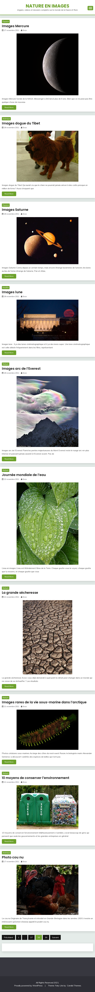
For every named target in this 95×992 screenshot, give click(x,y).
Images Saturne (15, 209)
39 (46, 937)
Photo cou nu (13, 857)
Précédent (8, 937)
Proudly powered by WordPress (28, 985)
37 (31, 937)
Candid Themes (74, 985)
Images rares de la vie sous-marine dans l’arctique (44, 702)
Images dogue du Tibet (21, 123)
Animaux (6, 119)
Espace (6, 21)
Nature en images (47, 6)
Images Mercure (15, 26)
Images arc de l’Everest (21, 368)
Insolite (6, 287)
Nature (6, 364)
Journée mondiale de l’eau (24, 475)
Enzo (25, 30)
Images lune (12, 292)
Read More (9, 107)
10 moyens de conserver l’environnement (35, 778)
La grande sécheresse (20, 592)
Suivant (55, 937)
